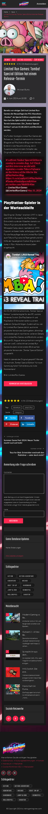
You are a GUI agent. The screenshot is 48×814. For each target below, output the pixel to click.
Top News (38, 59)
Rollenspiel (13, 594)
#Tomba (10, 181)
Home (6, 12)
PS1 (13, 59)
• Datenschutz (7, 760)
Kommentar (8, 472)
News (13, 12)
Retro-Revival (25, 59)
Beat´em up (12, 585)
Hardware (27, 585)
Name (6, 509)
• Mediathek (17, 764)
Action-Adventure (26, 576)
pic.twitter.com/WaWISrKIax (20, 184)
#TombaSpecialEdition (25, 181)
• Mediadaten (28, 767)
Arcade (25, 580)
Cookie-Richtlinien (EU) (12, 767)
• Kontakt (40, 760)
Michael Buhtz (23, 89)
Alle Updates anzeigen (14, 556)
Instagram (18, 412)
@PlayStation (12, 175)
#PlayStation (35, 178)
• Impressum (6, 764)
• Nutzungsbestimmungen (24, 760)
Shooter (27, 594)
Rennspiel (27, 590)
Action (10, 576)
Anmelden (41, 4)
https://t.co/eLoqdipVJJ (17, 178)
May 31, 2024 (34, 190)
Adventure (16, 407)
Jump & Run (29, 407)
